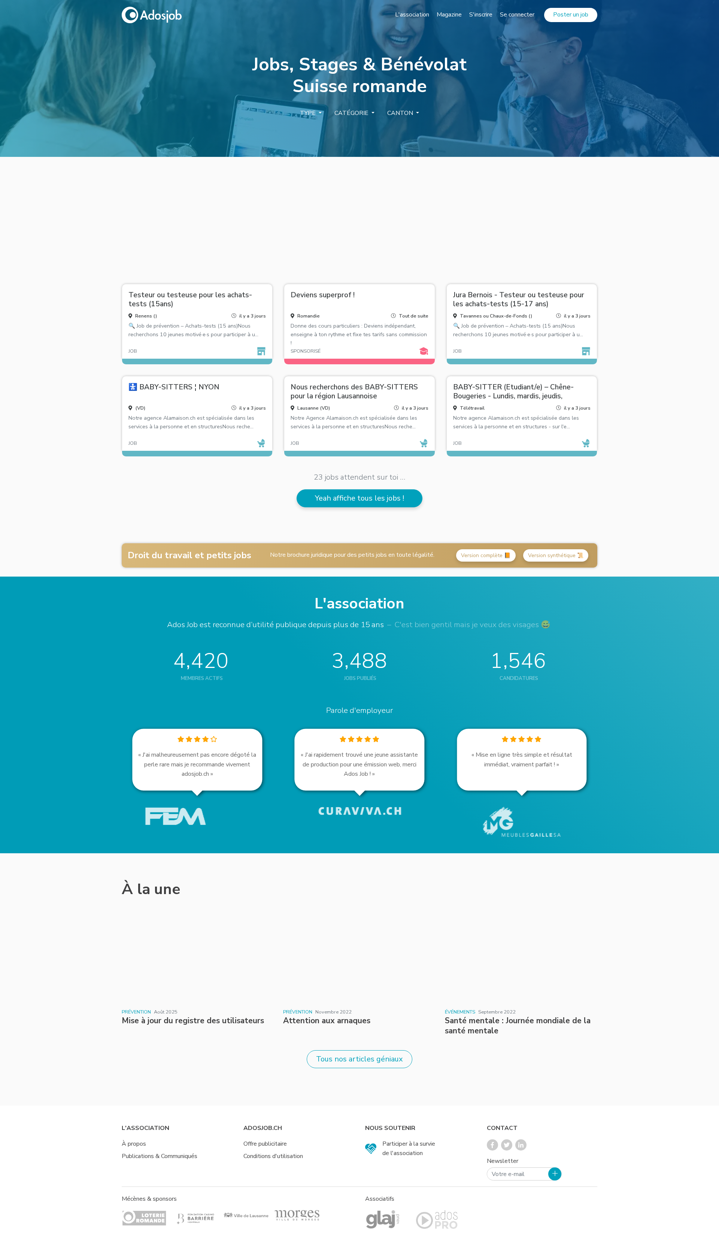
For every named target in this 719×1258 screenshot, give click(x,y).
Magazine (449, 14)
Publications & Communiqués (159, 1156)
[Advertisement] (359, 217)
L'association (412, 14)
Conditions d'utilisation (273, 1156)
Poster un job (570, 14)
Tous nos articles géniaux (359, 1059)
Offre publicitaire (265, 1144)
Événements (460, 1012)
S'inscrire (480, 14)
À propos (134, 1144)
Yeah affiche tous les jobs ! (359, 498)
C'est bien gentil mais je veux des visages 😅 (472, 624)
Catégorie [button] (352, 113)
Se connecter (517, 14)
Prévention (136, 1012)
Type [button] (308, 113)
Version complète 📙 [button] (485, 555)
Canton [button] (401, 113)
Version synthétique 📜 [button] (555, 555)
